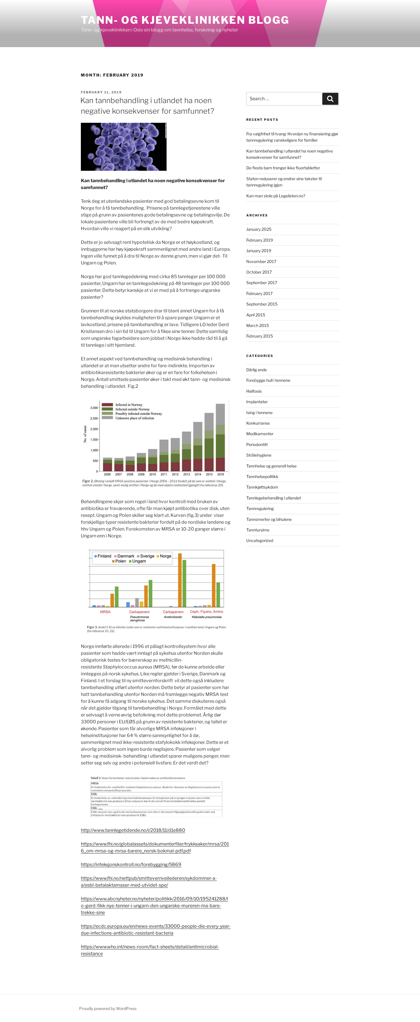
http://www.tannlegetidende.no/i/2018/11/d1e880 (133, 830)
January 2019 (258, 250)
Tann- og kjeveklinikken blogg (185, 20)
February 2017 (259, 293)
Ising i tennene (259, 412)
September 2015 (261, 304)
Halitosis (254, 391)
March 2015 (257, 325)
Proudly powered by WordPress (108, 1008)
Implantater (257, 401)
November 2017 (261, 261)
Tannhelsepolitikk (262, 476)
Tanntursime (257, 529)
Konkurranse (258, 423)
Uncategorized (259, 540)
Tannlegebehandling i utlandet (273, 497)
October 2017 (259, 272)
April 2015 (255, 314)
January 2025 (258, 229)
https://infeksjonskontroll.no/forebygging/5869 (131, 864)
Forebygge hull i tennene (268, 380)
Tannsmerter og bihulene (269, 519)
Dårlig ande (256, 369)
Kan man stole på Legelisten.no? (275, 195)
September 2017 (261, 282)
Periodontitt (257, 444)
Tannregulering (260, 508)
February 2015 (259, 336)
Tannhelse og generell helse (271, 465)
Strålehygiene (258, 455)
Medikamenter (259, 433)
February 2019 (259, 240)
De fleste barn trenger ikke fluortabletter (283, 167)
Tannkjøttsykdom (262, 487)
